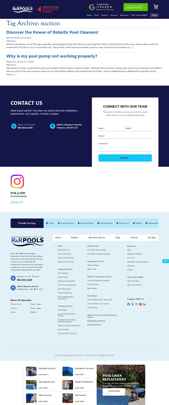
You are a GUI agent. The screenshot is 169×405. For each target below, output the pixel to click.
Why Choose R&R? (139, 15)
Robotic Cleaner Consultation (69, 326)
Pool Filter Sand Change (96, 250)
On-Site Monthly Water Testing (67, 315)
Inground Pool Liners (66, 262)
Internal (133, 237)
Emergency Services (95, 261)
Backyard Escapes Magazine (137, 262)
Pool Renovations (64, 289)
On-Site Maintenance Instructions (66, 298)
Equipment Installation (66, 281)
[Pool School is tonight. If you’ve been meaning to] (143, 188)
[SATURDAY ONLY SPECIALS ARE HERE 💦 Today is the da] (80, 188)
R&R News (11, 41)
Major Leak (91, 269)
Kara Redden (26, 38)
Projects (105, 15)
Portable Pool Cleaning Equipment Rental (66, 321)
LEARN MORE (114, 391)
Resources (124, 15)
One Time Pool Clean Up (67, 333)
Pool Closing (63, 277)
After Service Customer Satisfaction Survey (102, 316)
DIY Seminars (92, 308)
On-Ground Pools (64, 254)
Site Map (152, 237)
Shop (154, 15)
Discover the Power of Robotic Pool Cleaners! (52, 32)
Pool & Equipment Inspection (98, 280)
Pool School (92, 296)
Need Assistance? (135, 7)
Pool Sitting (62, 310)
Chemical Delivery (65, 293)
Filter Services (93, 246)
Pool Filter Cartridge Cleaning (98, 254)
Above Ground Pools (66, 258)
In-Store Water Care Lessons (98, 304)
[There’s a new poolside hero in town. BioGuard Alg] (48, 188)
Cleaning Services (65, 306)
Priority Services (94, 325)
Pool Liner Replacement (67, 285)
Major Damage (92, 265)
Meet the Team (133, 281)
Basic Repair (92, 288)
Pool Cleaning (63, 329)
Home (89, 15)
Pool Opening (63, 273)
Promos (130, 270)
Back (166, 261)
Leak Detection (93, 284)
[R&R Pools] (22, 9)
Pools (96, 15)
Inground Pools (63, 250)
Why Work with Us (96, 237)
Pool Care (131, 258)
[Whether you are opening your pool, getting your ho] (111, 188)
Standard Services (65, 269)
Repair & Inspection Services (99, 277)
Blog (129, 250)
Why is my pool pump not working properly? (51, 56)
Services (114, 15)
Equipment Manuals (134, 254)
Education (131, 266)
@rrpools (17, 202)
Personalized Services (96, 321)
